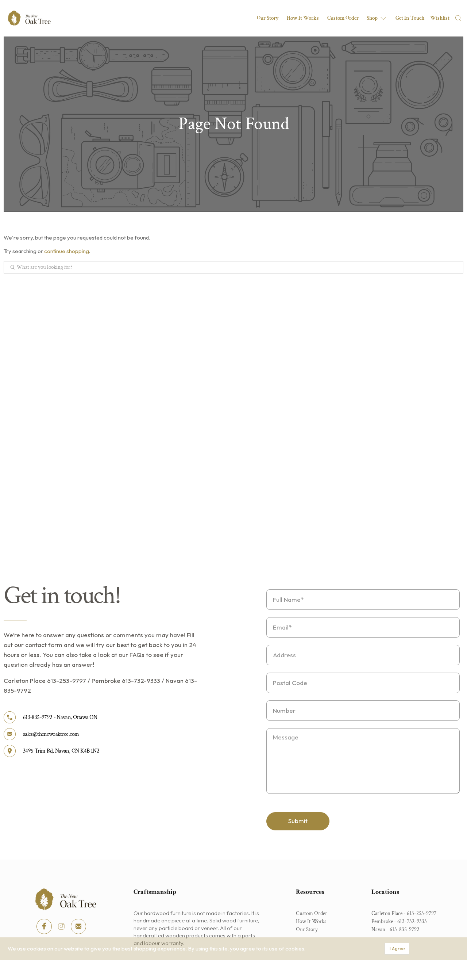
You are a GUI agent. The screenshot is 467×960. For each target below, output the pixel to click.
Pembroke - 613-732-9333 (399, 921)
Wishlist (439, 18)
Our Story (268, 18)
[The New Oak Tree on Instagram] (61, 926)
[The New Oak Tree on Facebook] (44, 926)
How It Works (303, 18)
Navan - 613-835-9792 (395, 929)
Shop (372, 18)
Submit (298, 821)
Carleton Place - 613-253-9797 (403, 913)
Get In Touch (409, 18)
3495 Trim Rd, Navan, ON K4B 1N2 (61, 751)
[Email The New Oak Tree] (78, 926)
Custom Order (343, 18)
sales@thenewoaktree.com (51, 734)
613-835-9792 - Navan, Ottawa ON (60, 717)
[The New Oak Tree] (29, 18)
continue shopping (66, 251)
